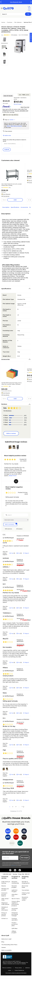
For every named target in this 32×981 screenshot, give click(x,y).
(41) (25, 415)
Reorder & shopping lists (26, 882)
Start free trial (25, 107)
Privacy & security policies (4, 914)
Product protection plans (15, 924)
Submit (6, 149)
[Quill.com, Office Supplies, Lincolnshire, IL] (7, 957)
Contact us (4, 918)
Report (27, 553)
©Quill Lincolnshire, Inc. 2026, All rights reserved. (14, 962)
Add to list (8, 135)
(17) (25, 422)
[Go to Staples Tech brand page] (24, 837)
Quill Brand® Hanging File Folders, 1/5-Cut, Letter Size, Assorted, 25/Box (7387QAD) (11, 383)
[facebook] (19, 870)
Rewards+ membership (15, 882)
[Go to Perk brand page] (8, 837)
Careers (3, 947)
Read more (12, 475)
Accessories (24, 207)
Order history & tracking (5, 882)
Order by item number (26, 893)
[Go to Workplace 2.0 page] (20, 843)
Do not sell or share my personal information (16, 973)
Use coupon (25, 857)
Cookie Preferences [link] (19, 970)
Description (5, 207)
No (19, 553)
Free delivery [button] (6, 196)
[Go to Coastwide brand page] (16, 831)
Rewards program (14, 886)
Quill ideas (14, 928)
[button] (31, 2)
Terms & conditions (6, 967)
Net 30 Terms (16, 898)
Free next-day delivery (11, 114)
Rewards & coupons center (25, 898)
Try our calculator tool (21, 110)
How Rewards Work (16, 2)
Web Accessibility (6, 950)
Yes (12, 553)
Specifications (15, 207)
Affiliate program (14, 932)
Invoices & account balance (4, 894)
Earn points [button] (24, 94)
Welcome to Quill (6, 939)
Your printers (25, 890)
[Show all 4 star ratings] (16, 417)
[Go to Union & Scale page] (12, 843)
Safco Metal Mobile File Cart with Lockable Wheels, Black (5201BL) (11, 184)
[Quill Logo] (8, 8)
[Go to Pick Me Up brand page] (24, 831)
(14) (25, 420)
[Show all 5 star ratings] (16, 415)
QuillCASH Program (14, 890)
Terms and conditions (16, 862)
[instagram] (10, 870)
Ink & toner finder (25, 886)
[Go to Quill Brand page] (8, 831)
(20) (25, 424)
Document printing (15, 909)
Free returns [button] (8, 131)
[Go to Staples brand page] (16, 837)
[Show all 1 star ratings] (16, 424)
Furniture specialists (15, 919)
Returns (3, 886)
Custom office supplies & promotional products (16, 903)
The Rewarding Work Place (9, 944)
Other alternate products (14, 126)
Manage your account (5, 889)
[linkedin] (15, 870)
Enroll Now (17, 104)
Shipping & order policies (5, 903)
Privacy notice (18, 967)
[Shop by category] (2, 8)
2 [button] (12, 806)
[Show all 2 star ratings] (16, 422)
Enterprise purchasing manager (15, 914)
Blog (2, 941)
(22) (25, 418)
